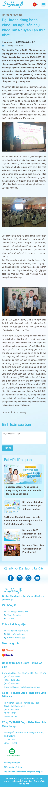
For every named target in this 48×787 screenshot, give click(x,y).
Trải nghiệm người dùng (17, 630)
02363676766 (10, 739)
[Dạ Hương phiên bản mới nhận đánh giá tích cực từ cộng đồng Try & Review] (12, 506)
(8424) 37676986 (12, 676)
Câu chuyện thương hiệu (17, 611)
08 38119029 (10, 713)
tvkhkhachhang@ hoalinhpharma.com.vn (22, 687)
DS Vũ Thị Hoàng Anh (25, 42)
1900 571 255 (10, 716)
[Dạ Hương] (12, 4)
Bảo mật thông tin (12, 762)
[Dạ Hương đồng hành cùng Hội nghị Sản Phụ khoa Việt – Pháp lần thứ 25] (12, 550)
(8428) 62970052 (12, 709)
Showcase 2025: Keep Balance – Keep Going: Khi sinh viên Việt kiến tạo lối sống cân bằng (23, 490)
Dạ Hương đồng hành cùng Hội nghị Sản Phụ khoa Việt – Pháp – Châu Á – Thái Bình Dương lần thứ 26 (23, 520)
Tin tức (10, 618)
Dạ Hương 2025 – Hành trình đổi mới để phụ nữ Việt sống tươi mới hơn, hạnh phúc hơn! (32, 537)
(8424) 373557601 (12, 683)
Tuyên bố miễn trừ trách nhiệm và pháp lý (23, 772)
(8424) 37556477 (12, 680)
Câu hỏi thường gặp (16, 637)
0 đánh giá (21, 413)
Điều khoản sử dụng (13, 767)
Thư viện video (14, 615)
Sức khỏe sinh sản (16, 634)
